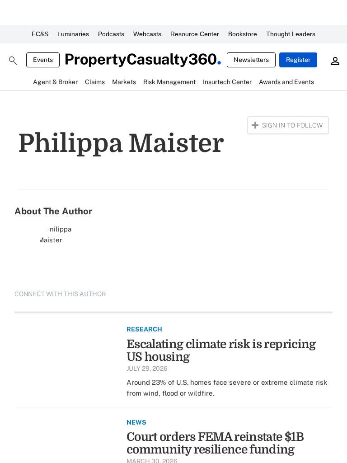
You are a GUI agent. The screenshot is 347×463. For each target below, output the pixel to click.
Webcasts (147, 34)
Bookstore (242, 34)
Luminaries (73, 34)
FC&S (40, 34)
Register (298, 59)
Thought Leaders (290, 34)
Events (43, 59)
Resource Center (194, 34)
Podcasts (111, 34)
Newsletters (251, 59)
